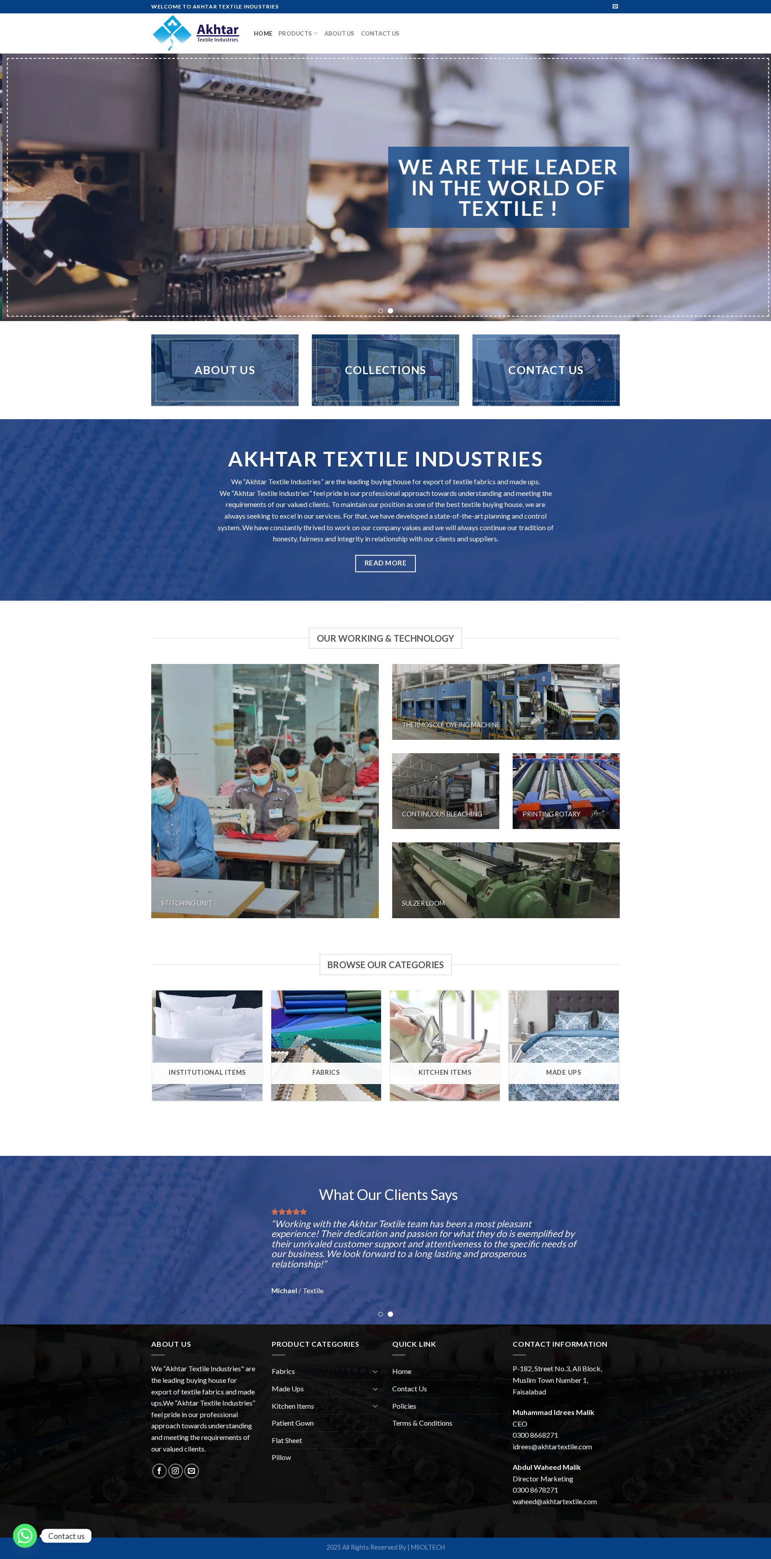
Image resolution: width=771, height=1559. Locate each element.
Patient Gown (293, 1423)
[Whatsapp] (25, 1536)
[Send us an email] (615, 7)
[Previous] (27, 187)
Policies (404, 1406)
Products (295, 33)
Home (263, 33)
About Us (339, 33)
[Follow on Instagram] (175, 1471)
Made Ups (288, 1388)
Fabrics (283, 1371)
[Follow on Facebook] (159, 1471)
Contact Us (380, 33)
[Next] (744, 187)
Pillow (281, 1457)
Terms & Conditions (422, 1423)
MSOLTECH (428, 1547)
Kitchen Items (293, 1406)
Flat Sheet (287, 1440)
